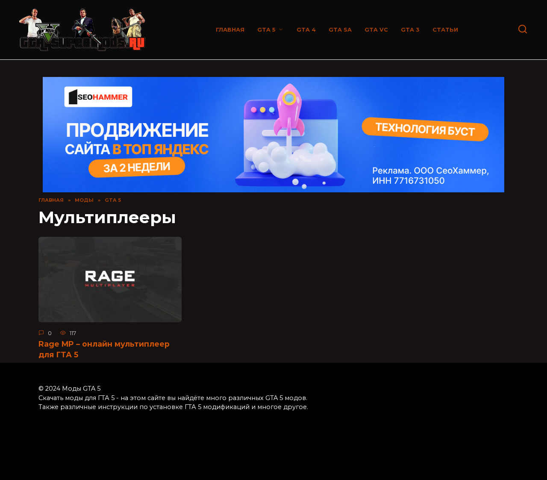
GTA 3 (410, 30)
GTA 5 (266, 30)
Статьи (445, 30)
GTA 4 (306, 30)
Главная (230, 30)
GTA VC (376, 30)
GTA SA (340, 30)
